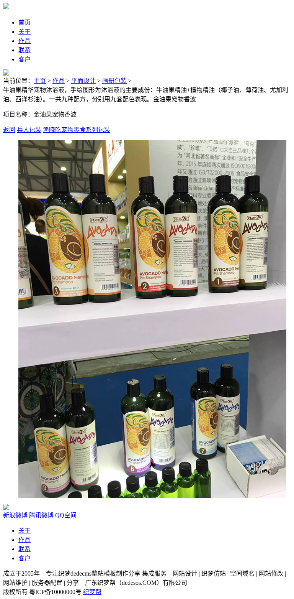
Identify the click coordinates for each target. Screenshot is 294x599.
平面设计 (83, 80)
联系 (24, 549)
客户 (24, 558)
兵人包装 (29, 130)
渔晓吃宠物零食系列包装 (76, 130)
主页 (40, 80)
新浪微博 (15, 515)
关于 (24, 530)
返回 (9, 130)
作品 (58, 80)
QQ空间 (66, 515)
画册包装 (114, 80)
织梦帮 (92, 592)
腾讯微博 (41, 515)
